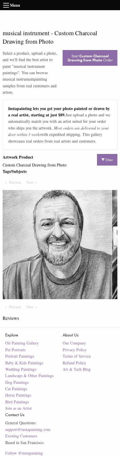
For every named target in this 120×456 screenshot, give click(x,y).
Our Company (74, 343)
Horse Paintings (18, 395)
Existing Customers (21, 436)
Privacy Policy (75, 349)
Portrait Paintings (19, 356)
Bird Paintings (17, 401)
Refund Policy (74, 362)
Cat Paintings (16, 388)
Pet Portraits (15, 349)
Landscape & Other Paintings (29, 375)
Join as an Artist (18, 408)
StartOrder (90, 58)
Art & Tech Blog (77, 369)
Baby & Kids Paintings (24, 362)
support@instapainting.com (27, 429)
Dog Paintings (17, 382)
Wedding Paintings (20, 369)
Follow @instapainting (24, 453)
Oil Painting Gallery (22, 343)
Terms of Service (77, 356)
